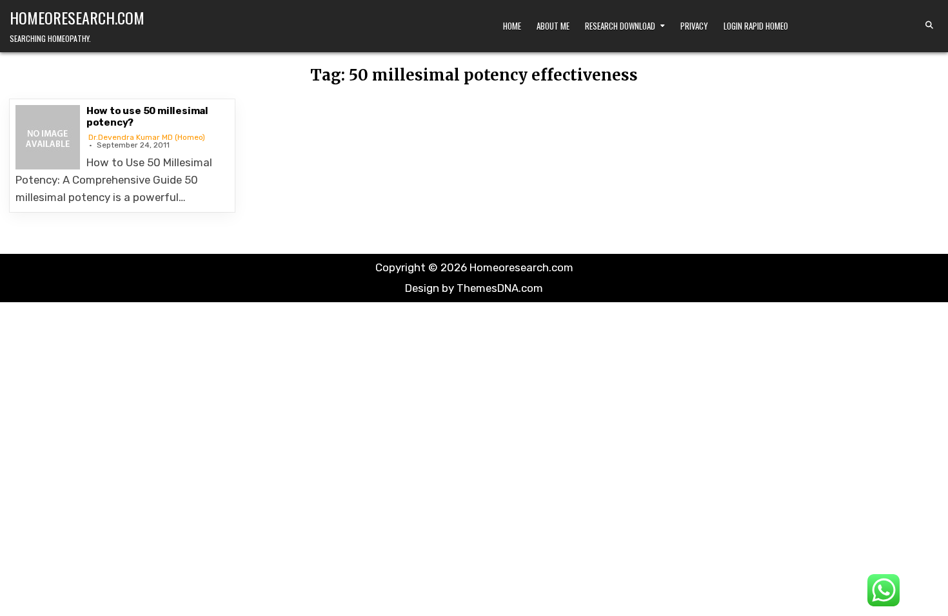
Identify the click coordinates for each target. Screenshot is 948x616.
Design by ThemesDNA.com (474, 288)
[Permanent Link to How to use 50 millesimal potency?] (47, 137)
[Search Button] (929, 25)
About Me (553, 25)
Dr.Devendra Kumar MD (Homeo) (146, 137)
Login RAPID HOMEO (756, 25)
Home (512, 25)
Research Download (620, 25)
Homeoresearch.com (77, 17)
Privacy (694, 25)
